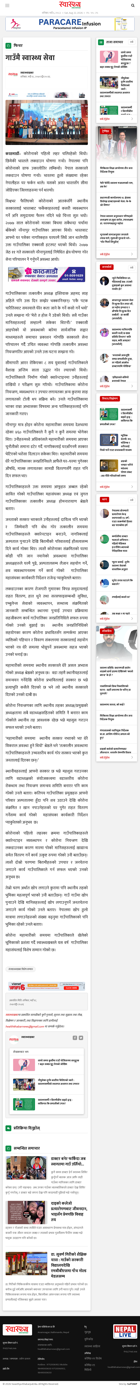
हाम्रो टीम (6, 1369)
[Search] (133, 5)
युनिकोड (88, 1339)
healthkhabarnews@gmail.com (25, 1026)
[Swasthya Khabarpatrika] (70, 5)
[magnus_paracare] (70, 30)
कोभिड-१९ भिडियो (89, 1367)
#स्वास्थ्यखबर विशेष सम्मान (20, 969)
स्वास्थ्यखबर (11, 1014)
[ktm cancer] (46, 286)
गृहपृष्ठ (87, 1332)
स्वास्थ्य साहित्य (92, 1346)
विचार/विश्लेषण (110, 398)
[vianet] (46, 990)
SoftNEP (132, 1384)
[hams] (46, 97)
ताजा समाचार (114, 42)
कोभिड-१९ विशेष (93, 1358)
